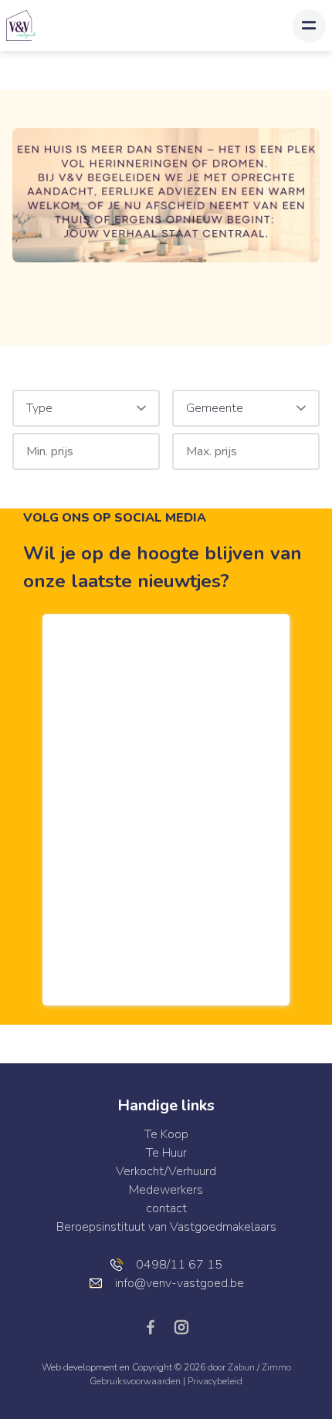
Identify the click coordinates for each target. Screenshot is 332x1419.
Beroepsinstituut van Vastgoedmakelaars (166, 1226)
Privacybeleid (215, 1381)
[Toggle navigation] (309, 25)
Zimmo (276, 1367)
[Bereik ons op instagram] (181, 1326)
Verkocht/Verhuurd (166, 1171)
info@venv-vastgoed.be (179, 1283)
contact (166, 1208)
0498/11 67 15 (179, 1264)
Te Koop (166, 1134)
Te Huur (166, 1152)
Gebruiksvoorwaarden (136, 1381)
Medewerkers (166, 1189)
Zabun (241, 1367)
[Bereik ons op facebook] (157, 1326)
